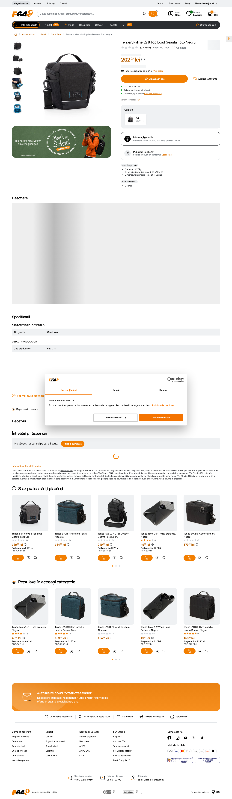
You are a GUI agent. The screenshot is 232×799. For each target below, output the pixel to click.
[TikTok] (202, 738)
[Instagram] (177, 738)
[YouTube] (186, 738)
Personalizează (113, 417)
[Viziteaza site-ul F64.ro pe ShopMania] (128, 792)
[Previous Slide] (12, 506)
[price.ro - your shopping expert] (117, 792)
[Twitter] (194, 738)
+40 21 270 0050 (83, 779)
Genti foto (56, 34)
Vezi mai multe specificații (31, 388)
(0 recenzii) (145, 47)
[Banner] (61, 142)
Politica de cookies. (163, 405)
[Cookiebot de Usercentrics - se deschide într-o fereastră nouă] (170, 379)
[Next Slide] (220, 506)
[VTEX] (216, 792)
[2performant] (140, 792)
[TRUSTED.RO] (107, 792)
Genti (43, 34)
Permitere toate (161, 417)
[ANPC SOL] (207, 760)
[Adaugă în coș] (18, 551)
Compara (181, 47)
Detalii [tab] (116, 390)
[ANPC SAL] (180, 760)
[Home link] (15, 34)
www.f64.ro (66, 463)
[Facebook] (169, 738)
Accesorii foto (28, 34)
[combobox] (97, 13)
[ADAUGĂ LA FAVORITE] (35, 550)
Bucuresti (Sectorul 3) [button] (153, 85)
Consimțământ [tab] (68, 390)
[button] (144, 14)
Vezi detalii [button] (158, 62)
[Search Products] (153, 14)
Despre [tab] (163, 390)
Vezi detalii (167, 185)
